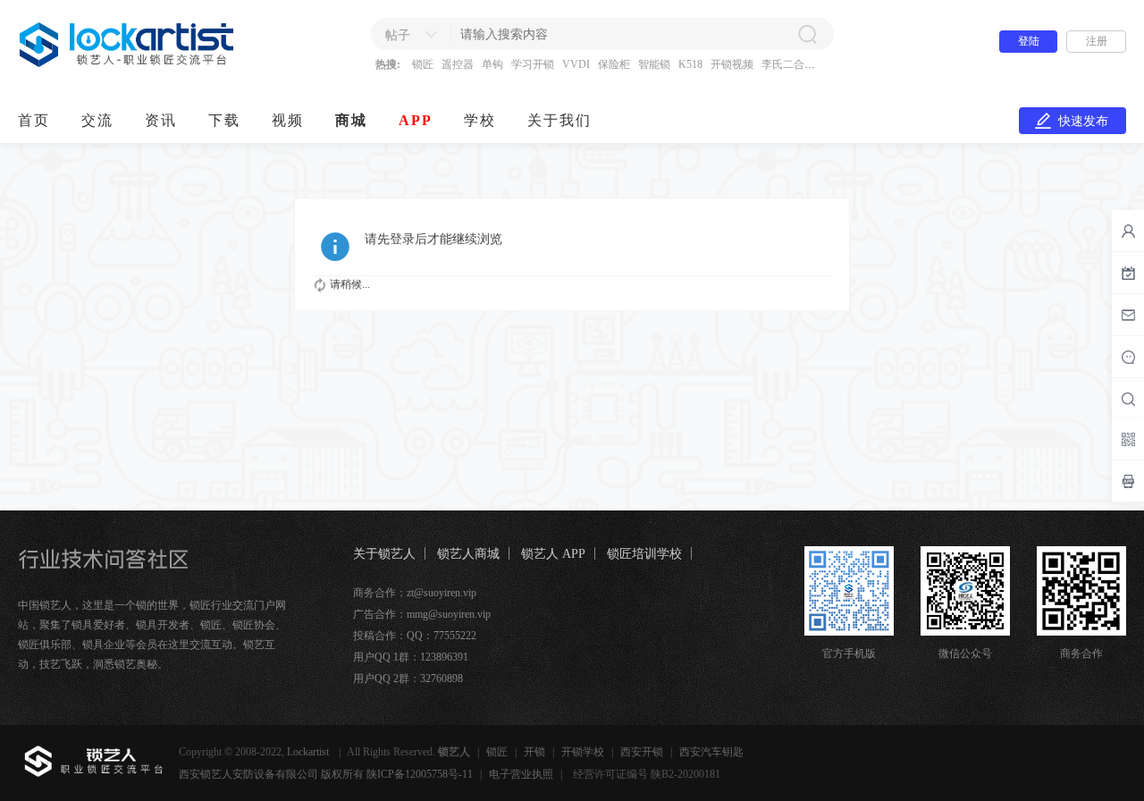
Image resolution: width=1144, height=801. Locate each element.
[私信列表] (1128, 315)
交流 (97, 120)
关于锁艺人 (384, 554)
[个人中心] (1128, 231)
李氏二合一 (788, 64)
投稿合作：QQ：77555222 (414, 635)
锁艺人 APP (553, 554)
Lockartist (309, 752)
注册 (1096, 41)
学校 (480, 120)
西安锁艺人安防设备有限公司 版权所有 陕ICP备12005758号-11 (326, 774)
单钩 (492, 64)
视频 (288, 120)
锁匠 (422, 64)
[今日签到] (1128, 273)
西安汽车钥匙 (711, 752)
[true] (807, 34)
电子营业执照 (521, 774)
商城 (351, 120)
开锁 (534, 752)
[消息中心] (1128, 357)
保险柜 (614, 64)
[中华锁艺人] (127, 63)
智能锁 (654, 64)
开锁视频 (732, 64)
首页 (34, 120)
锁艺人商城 (468, 554)
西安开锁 (641, 752)
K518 (690, 64)
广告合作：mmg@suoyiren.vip (422, 614)
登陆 (1028, 41)
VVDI (576, 64)
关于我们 (559, 120)
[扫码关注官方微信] (1128, 439)
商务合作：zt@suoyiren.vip (414, 592)
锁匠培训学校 (644, 554)
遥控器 (458, 64)
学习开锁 (532, 64)
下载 (224, 120)
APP (416, 120)
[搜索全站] (1128, 399)
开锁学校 (582, 752)
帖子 (397, 35)
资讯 (161, 120)
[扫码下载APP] (1128, 481)
